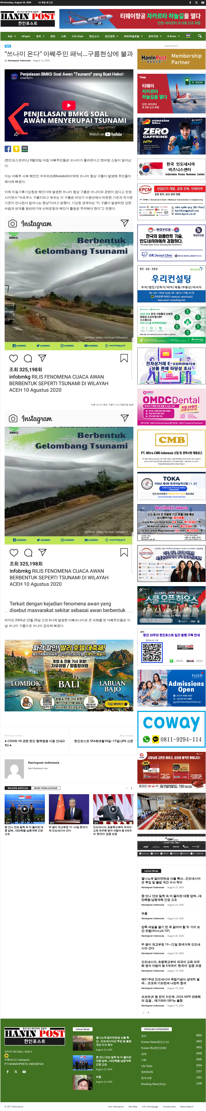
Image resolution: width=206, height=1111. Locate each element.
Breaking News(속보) (153, 1084)
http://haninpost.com (38, 768)
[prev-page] (127, 788)
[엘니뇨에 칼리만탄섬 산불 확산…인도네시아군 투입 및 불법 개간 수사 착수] (83, 1043)
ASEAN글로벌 (131, 36)
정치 (38, 36)
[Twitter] (196, 3)
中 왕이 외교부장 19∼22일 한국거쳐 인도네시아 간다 (68, 828)
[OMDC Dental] (171, 407)
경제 (52, 36)
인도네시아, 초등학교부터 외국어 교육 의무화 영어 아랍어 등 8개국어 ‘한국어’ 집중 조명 (112, 830)
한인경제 (110, 36)
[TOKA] (171, 486)
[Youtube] (202, 3)
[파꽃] (83, 1082)
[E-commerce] (171, 366)
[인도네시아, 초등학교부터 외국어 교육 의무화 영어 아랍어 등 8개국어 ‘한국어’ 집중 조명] (113, 809)
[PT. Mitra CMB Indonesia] (171, 449)
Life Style (77, 36)
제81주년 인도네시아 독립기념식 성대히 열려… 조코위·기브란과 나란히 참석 (170, 981)
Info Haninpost (116, 1106)
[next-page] (131, 788)
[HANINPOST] (171, 647)
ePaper (26, 36)
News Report (187, 1106)
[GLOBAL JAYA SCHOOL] (171, 605)
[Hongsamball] (171, 136)
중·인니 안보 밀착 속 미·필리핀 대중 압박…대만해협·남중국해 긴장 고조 (24, 830)
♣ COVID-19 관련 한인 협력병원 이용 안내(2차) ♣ (35, 743)
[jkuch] (171, 811)
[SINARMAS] (171, 563)
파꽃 (144, 913)
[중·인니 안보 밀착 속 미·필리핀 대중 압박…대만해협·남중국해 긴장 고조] (25, 809)
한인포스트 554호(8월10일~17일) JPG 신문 (103, 741)
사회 (63, 36)
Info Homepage (150, 1106)
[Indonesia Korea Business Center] (171, 169)
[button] (199, 36)
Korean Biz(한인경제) (153, 1047)
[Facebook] (190, 3)
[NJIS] (171, 688)
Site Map (132, 1106)
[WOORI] (171, 284)
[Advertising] (69, 675)
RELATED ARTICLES (18, 788)
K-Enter (171, 36)
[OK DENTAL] (171, 242)
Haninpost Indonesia (19, 60)
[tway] (171, 93)
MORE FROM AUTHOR (45, 788)
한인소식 (94, 36)
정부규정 (153, 36)
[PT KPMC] (171, 202)
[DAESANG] (171, 770)
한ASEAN (147, 1072)
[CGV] (171, 845)
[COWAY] (171, 729)
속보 (10, 36)
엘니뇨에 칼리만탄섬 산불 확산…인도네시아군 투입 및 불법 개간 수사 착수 (171, 880)
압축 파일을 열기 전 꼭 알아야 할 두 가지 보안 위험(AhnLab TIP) (170, 929)
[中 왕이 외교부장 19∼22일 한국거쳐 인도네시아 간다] (69, 809)
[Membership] (171, 59)
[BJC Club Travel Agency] (171, 522)
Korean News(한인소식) (155, 1041)
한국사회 (146, 1078)
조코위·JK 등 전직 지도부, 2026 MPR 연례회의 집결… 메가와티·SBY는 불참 (171, 998)
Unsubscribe (169, 1106)
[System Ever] (171, 325)
